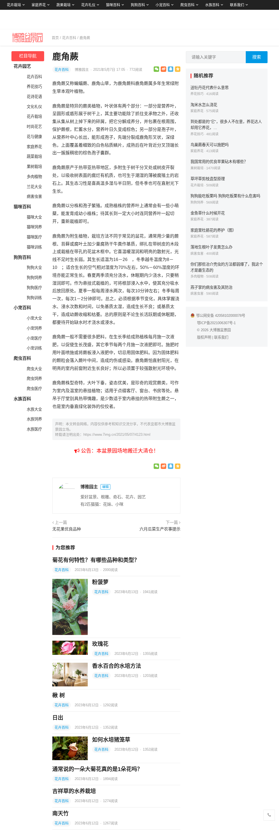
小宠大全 (34, 318)
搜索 (256, 57)
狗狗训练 (34, 298)
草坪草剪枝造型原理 (207, 179)
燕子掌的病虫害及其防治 (211, 287)
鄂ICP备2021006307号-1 (216, 323)
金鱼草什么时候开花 (207, 213)
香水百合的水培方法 (116, 666)
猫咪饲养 (34, 227)
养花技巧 (34, 86)
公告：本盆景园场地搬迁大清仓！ (119, 451)
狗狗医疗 (34, 288)
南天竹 (60, 813)
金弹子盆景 (16, 15)
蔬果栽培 (63, 5)
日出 (57, 718)
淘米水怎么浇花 (203, 105)
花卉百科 (69, 38)
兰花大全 (34, 187)
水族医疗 (34, 429)
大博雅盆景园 (220, 330)
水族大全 (34, 409)
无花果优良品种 (66, 529)
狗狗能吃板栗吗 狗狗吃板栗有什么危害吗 (225, 196)
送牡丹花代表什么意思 (209, 87)
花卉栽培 (14, 5)
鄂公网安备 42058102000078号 (220, 316)
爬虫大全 (34, 369)
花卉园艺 (22, 66)
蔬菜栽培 (34, 156)
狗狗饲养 (34, 277)
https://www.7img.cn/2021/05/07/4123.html (116, 434)
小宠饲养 (34, 328)
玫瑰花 (100, 644)
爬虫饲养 (34, 378)
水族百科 (212, 5)
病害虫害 (34, 196)
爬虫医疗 (34, 388)
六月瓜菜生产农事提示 (160, 529)
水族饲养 (34, 419)
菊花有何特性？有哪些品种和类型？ (96, 560)
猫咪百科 (113, 5)
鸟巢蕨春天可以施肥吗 (209, 145)
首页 (55, 38)
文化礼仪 (34, 107)
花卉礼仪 (88, 5)
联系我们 (237, 5)
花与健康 (34, 136)
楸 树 (58, 695)
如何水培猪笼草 (111, 740)
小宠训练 (34, 348)
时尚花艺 (34, 126)
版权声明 (204, 337)
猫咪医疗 (34, 237)
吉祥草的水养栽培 (74, 791)
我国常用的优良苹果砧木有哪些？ (219, 161)
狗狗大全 (34, 267)
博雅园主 (82, 69)
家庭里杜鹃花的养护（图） (213, 230)
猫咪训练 (34, 247)
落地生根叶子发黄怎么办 (211, 247)
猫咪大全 (34, 217)
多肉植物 (34, 176)
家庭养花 (39, 5)
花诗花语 (34, 96)
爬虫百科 (187, 5)
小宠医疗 (34, 338)
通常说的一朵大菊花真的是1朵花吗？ (97, 769)
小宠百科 (163, 5)
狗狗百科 (138, 5)
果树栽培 (34, 166)
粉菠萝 (100, 582)
